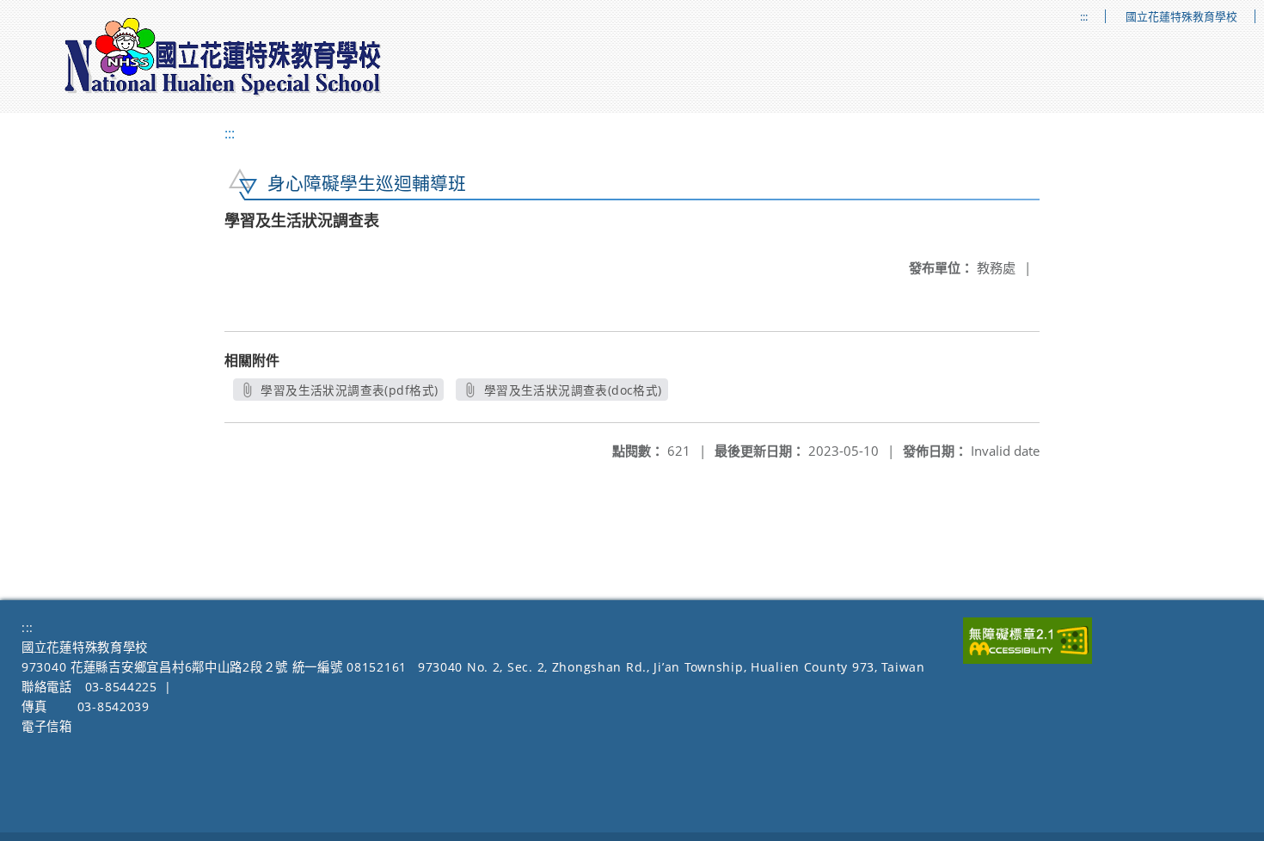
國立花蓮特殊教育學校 (1181, 16)
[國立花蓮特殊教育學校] (223, 57)
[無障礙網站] (1027, 659)
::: (1084, 16)
